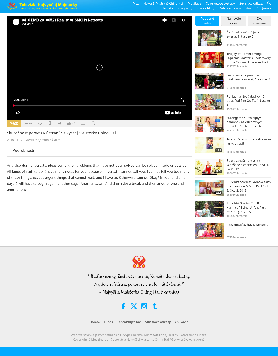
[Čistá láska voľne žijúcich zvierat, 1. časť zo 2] (209, 38)
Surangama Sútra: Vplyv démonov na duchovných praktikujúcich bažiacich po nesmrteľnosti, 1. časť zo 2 (246, 122)
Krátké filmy (205, 8)
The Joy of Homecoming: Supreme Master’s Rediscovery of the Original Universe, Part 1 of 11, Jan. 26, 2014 (249, 58)
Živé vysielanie (259, 20)
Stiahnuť (251, 8)
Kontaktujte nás (129, 322)
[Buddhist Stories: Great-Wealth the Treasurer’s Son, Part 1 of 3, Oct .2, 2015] (209, 188)
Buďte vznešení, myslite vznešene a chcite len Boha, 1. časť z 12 (248, 165)
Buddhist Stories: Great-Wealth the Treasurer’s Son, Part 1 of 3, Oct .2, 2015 (249, 186)
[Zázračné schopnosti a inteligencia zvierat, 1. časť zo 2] (209, 81)
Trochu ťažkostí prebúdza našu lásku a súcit (249, 141)
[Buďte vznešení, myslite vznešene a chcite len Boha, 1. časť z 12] (209, 167)
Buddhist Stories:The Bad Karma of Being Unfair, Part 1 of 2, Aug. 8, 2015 (247, 207)
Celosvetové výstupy (220, 3)
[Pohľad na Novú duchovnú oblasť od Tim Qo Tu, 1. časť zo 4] (209, 102)
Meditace (194, 3)
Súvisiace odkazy (251, 3)
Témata (167, 8)
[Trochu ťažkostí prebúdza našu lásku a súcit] (209, 145)
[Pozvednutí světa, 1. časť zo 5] (209, 231)
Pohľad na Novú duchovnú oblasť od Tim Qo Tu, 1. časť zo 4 (248, 100)
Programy (185, 8)
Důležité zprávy (230, 8)
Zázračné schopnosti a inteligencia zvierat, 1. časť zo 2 (249, 77)
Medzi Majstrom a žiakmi (43, 140)
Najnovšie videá (234, 20)
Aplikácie (181, 322)
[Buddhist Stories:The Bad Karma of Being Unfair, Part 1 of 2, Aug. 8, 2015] (209, 209)
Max (136, 3)
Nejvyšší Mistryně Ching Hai (163, 3)
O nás (108, 322)
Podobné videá (207, 20)
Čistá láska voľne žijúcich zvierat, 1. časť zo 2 (244, 34)
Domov (95, 322)
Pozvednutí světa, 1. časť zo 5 (247, 225)
